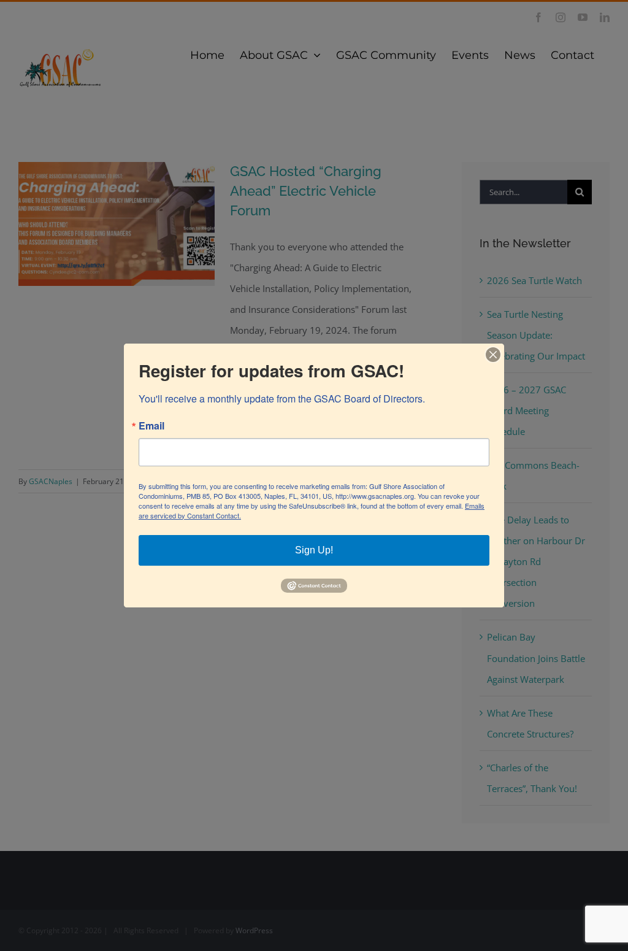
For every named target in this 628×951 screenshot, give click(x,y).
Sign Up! (314, 550)
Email (151, 426)
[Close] (493, 354)
